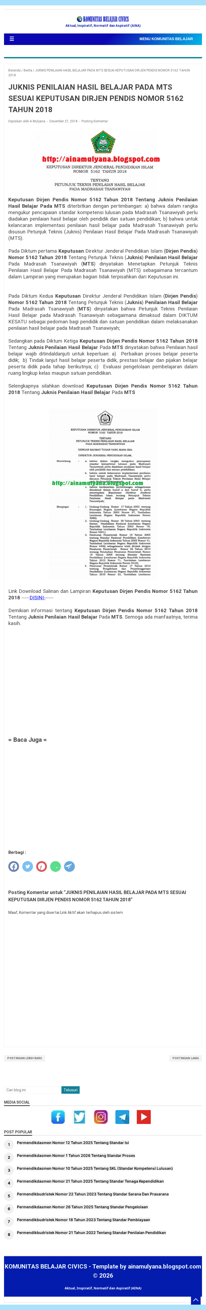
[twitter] (27, 866)
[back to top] (196, 1300)
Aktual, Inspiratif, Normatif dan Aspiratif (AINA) (103, 1288)
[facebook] (13, 866)
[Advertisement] (103, 677)
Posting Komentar (95, 121)
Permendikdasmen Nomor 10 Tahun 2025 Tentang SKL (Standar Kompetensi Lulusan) (95, 1168)
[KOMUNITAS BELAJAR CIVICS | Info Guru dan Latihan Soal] (103, 19)
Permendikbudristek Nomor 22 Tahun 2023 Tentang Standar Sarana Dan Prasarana (93, 1194)
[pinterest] (41, 866)
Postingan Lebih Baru (24, 1058)
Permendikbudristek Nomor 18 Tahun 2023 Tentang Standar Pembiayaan (83, 1219)
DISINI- (37, 598)
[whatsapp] (55, 866)
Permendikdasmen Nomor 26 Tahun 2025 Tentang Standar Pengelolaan (82, 1207)
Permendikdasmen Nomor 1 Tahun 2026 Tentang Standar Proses (76, 1155)
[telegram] (69, 866)
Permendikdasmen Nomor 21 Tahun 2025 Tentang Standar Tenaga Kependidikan (90, 1181)
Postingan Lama (185, 1058)
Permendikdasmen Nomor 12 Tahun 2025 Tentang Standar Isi (73, 1142)
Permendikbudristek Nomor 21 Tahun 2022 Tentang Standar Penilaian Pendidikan (91, 1232)
